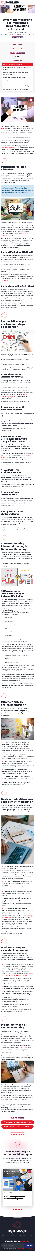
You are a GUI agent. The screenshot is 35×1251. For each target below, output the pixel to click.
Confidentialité (20, 1248)
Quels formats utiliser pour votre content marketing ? (15, 82)
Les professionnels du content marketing (15, 89)
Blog (9, 16)
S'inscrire (29, 1245)
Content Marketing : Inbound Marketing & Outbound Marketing (15, 73)
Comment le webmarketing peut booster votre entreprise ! (20, 1122)
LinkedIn (6, 280)
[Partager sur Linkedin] (21, 48)
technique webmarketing (8, 147)
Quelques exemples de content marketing (16, 86)
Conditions (28, 1248)
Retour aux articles (17, 1134)
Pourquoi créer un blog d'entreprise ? (16, 1126)
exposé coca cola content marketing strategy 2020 (17, 974)
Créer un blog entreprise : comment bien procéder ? (15, 1198)
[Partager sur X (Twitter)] (17, 48)
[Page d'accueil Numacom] (10, 2)
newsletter (25, 1241)
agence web (23, 1047)
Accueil (3, 16)
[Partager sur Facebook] (13, 48)
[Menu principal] (32, 3)
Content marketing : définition (12, 64)
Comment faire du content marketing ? (15, 78)
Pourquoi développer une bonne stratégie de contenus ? (17, 68)
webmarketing (17, 37)
